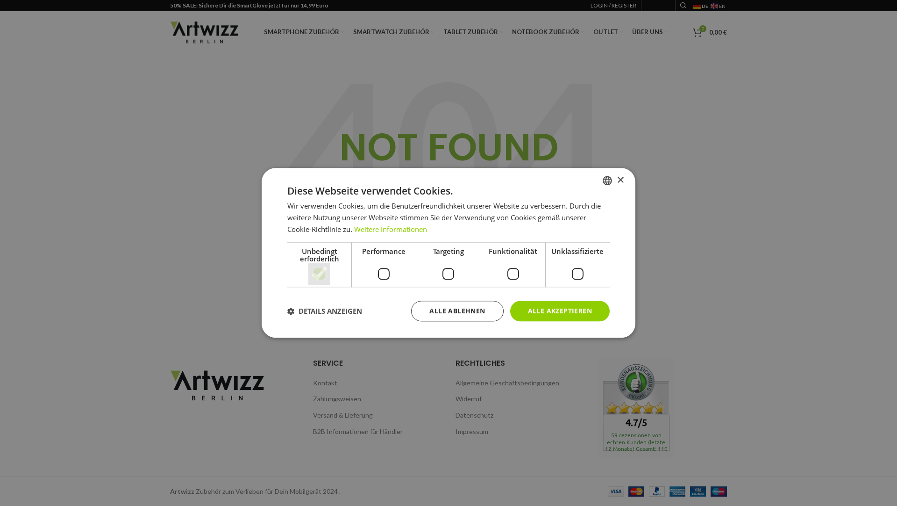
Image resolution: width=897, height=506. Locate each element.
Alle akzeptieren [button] (560, 310)
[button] (324, 311)
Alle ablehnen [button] (457, 310)
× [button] (620, 180)
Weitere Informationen (390, 229)
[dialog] (448, 253)
